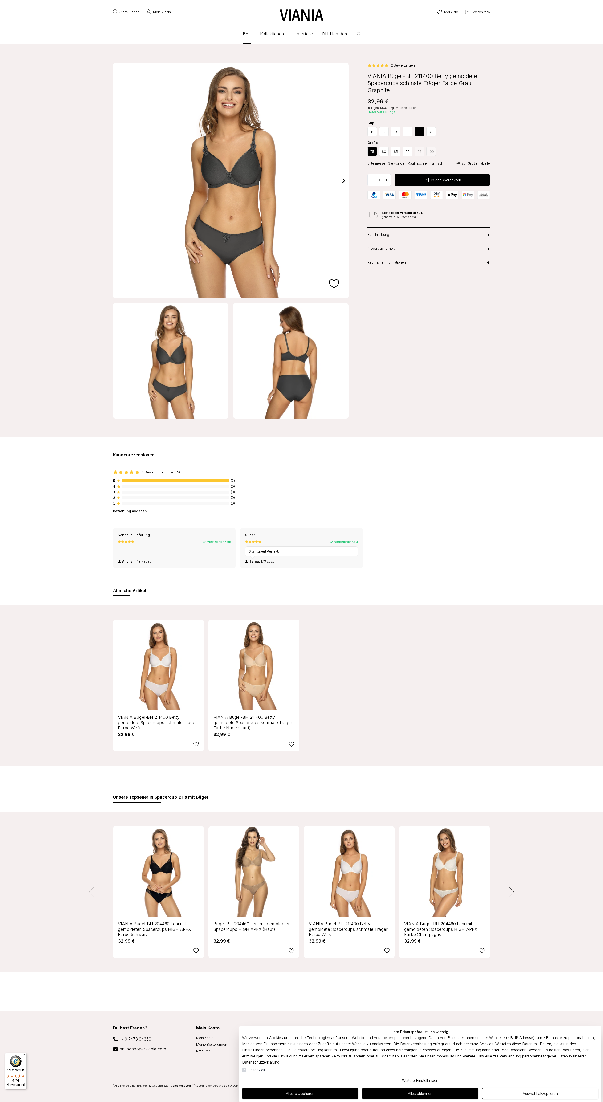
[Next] (344, 180)
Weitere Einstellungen (420, 1080)
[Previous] (117, 180)
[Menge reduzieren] (372, 180)
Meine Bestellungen (211, 1044)
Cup (370, 123)
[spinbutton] (379, 180)
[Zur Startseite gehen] (301, 15)
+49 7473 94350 (135, 1039)
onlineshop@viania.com (143, 1048)
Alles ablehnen (420, 1093)
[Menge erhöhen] (386, 180)
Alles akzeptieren (300, 1093)
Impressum (445, 1056)
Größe (372, 142)
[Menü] (24, 1055)
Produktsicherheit (428, 248)
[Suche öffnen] (358, 37)
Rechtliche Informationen (428, 262)
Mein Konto (208, 1027)
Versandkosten (406, 108)
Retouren (203, 1051)
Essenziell (256, 1070)
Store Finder (129, 12)
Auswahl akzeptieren (540, 1093)
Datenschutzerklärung (260, 1062)
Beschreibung (428, 234)
